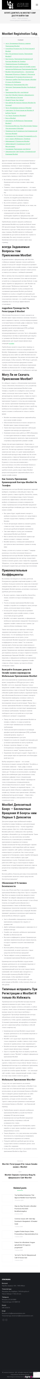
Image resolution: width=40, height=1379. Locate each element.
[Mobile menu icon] (37, 5)
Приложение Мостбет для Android (16, 92)
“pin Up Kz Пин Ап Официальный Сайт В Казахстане (25, 1256)
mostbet (11, 343)
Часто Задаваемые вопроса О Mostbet (18, 108)
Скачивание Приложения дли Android (17, 149)
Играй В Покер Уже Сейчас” (14, 100)
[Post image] (7, 1198)
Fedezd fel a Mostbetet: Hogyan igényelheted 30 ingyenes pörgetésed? (25, 1245)
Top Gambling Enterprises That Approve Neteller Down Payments (25, 1196)
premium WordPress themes (21, 1374)
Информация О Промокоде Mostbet (17, 141)
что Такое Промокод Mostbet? (15, 115)
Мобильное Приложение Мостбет (16, 85)
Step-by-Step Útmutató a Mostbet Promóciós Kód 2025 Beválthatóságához (25, 1208)
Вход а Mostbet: (10, 118)
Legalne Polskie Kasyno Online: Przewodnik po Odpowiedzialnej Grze (26, 1233)
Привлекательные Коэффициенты (16, 64)
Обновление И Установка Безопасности (18, 77)
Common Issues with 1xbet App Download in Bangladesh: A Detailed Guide (26, 1221)
